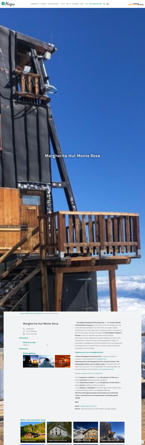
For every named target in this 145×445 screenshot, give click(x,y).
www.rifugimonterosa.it (105, 369)
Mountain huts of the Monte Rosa (34, 313)
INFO (67, 4)
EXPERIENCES (34, 4)
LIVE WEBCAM (75, 4)
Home (22, 313)
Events (82, 4)
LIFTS (62, 4)
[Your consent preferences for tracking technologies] (142, 442)
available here (101, 359)
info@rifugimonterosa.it (88, 406)
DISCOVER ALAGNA (53, 4)
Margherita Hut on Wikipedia (92, 373)
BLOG (86, 4)
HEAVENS (43, 4)
